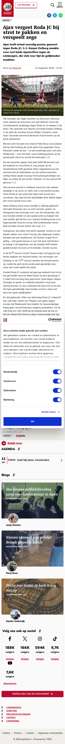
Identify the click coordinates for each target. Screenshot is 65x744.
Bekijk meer (15, 443)
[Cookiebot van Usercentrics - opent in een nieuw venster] (48, 320)
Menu (60, 7)
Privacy (18, 733)
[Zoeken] (52, 5)
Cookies (30, 733)
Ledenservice (13, 707)
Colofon (6, 733)
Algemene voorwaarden (50, 733)
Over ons (11, 711)
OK (32, 421)
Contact (11, 717)
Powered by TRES (43, 739)
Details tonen (49, 412)
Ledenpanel (13, 721)
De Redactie (15, 68)
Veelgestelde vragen (18, 714)
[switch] (57, 381)
